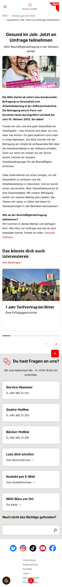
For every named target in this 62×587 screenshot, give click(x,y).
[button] (6, 580)
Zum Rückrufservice (18, 460)
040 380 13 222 (19, 393)
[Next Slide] (56, 344)
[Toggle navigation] (5, 7)
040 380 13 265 (19, 437)
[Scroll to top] (55, 353)
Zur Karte (11, 504)
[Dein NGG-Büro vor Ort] (31, 580)
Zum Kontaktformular (18, 482)
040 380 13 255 (19, 415)
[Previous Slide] (46, 344)
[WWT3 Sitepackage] (54, 6)
